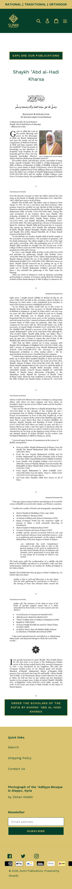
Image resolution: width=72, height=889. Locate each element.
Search (13, 747)
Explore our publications (36, 55)
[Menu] (65, 20)
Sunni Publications (31, 870)
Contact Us (16, 769)
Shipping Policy (19, 758)
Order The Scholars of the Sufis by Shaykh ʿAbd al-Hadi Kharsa (36, 707)
